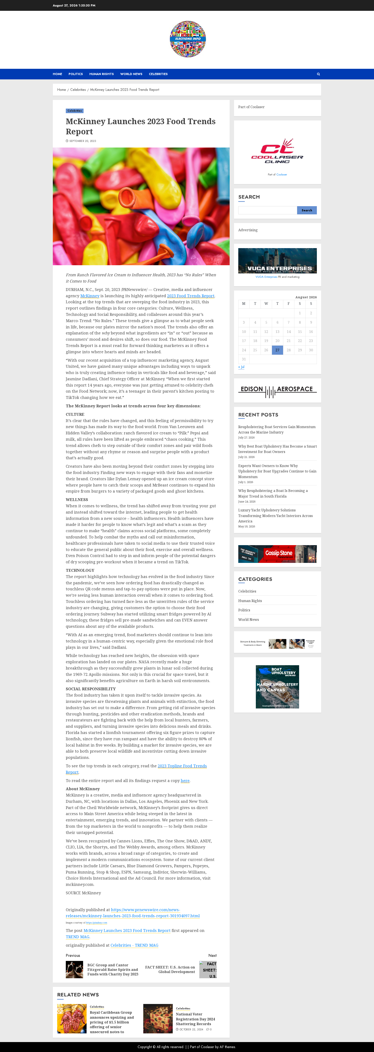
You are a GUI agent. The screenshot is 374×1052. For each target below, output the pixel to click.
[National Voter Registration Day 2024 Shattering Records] (158, 1018)
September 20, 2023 (82, 141)
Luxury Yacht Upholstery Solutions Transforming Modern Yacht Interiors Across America (275, 516)
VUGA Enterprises (267, 277)
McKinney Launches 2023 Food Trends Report (127, 930)
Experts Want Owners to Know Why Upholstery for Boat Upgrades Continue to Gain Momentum (277, 471)
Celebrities (158, 74)
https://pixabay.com (96, 922)
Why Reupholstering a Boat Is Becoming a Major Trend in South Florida (273, 493)
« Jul (241, 367)
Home (57, 74)
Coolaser (281, 175)
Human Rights (101, 74)
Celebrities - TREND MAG (134, 945)
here (185, 780)
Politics (76, 74)
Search (249, 197)
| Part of (194, 1046)
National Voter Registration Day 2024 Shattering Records (195, 1019)
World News (131, 74)
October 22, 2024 (191, 1029)
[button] (318, 74)
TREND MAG (77, 936)
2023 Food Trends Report (190, 295)
